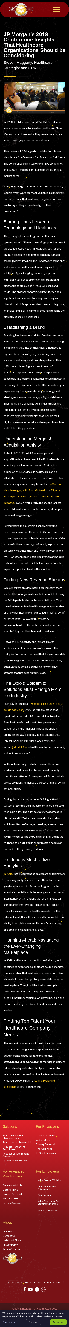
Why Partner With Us (49, 1180)
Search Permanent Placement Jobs (13, 1136)
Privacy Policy (10, 1244)
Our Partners (45, 1195)
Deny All (33, 1322)
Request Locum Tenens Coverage (16, 1154)
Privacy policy (9, 1322)
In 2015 (8, 873)
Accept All (58, 1322)
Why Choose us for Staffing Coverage (48, 1202)
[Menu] (56, 9)
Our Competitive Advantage (47, 1187)
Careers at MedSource (15, 1160)
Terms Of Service (12, 1248)
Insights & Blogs (12, 1240)
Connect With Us (45, 1135)
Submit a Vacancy (47, 1209)
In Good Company (46, 1153)
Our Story (8, 1231)
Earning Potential (45, 1144)
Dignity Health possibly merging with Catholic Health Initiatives (32, 496)
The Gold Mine (44, 1148)
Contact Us (9, 1235)
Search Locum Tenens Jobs (18, 1142)
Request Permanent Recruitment (14, 1147)
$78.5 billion (19, 747)
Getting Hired (43, 1139)
